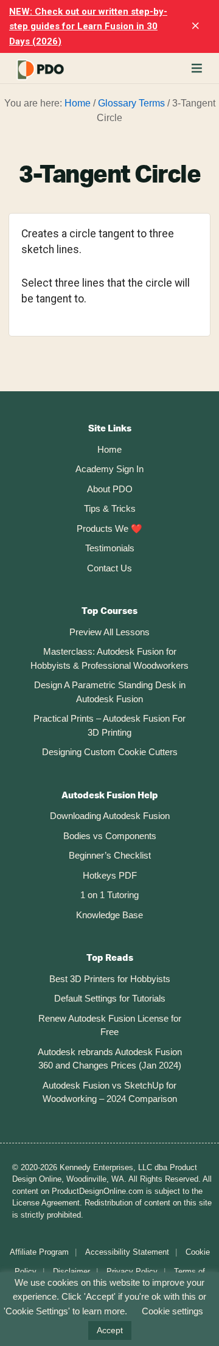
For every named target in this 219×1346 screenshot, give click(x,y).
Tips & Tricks (110, 508)
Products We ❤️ (109, 528)
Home (109, 449)
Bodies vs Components (109, 836)
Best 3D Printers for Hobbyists (109, 979)
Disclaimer (71, 1271)
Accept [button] (110, 1330)
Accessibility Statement (127, 1252)
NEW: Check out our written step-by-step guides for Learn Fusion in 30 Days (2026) (88, 26)
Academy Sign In (109, 469)
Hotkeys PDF (110, 875)
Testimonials (109, 548)
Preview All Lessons (109, 632)
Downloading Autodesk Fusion (110, 816)
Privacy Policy (132, 1271)
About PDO (110, 489)
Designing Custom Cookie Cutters (110, 752)
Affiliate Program (39, 1252)
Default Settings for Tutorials (109, 998)
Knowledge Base (109, 915)
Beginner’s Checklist (110, 855)
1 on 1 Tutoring (109, 895)
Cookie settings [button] (172, 1311)
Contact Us (109, 568)
